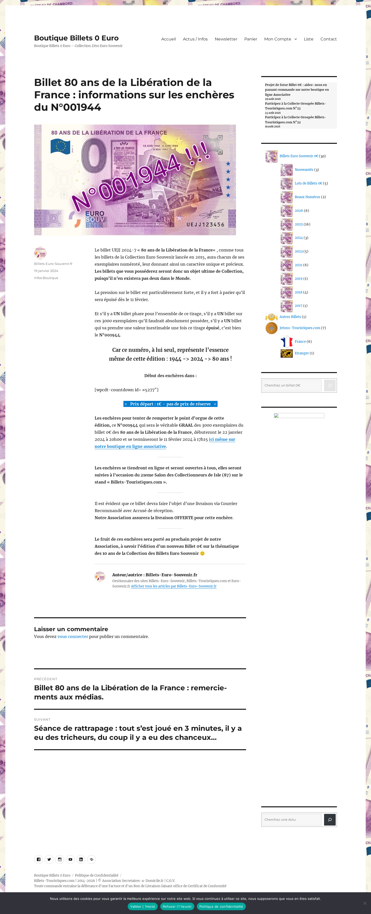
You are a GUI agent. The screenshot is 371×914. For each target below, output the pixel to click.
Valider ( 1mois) (142, 906)
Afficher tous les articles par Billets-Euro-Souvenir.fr (174, 586)
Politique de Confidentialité (96, 875)
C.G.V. (170, 881)
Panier (250, 39)
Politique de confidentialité (221, 906)
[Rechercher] (330, 820)
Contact (329, 39)
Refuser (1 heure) (177, 906)
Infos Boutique (46, 278)
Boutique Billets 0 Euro (76, 38)
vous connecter (73, 636)
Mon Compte (277, 39)
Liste (308, 39)
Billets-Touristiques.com (54, 881)
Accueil (168, 39)
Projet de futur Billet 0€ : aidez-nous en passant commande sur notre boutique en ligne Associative (297, 90)
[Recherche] (330, 385)
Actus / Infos (195, 39)
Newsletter (226, 39)
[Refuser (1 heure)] (364, 903)
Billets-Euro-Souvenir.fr (53, 264)
